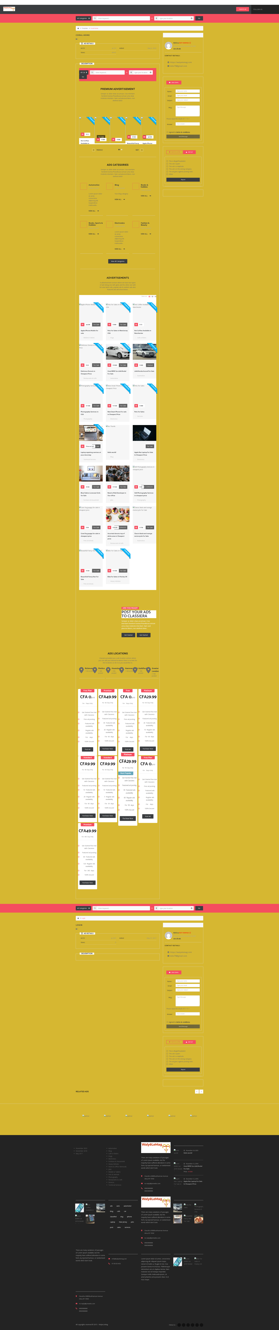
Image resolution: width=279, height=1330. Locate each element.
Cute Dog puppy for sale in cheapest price (90, 535)
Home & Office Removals (117, 1167)
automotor (127, 1206)
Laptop (112, 1222)
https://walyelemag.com (181, 62)
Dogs (112, 338)
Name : (169, 91)
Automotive (94, 185)
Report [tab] (190, 152)
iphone (129, 1217)
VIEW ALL (92, 211)
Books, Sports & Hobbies (96, 224)
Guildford (142, 668)
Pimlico (101, 668)
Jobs (111, 500)
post (111, 1227)
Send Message (183, 136)
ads (111, 1206)
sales (119, 1227)
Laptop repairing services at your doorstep (91, 453)
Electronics (120, 223)
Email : (170, 96)
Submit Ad (242, 9)
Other (171, 174)
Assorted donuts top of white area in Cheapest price (116, 536)
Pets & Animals (88, 541)
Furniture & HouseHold (91, 500)
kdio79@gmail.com (178, 66)
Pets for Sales (139, 412)
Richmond (89, 668)
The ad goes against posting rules (181, 172)
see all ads (177, 49)
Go (199, 18)
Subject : (169, 101)
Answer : (169, 125)
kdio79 (176, 43)
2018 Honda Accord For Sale (144, 371)
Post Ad (87, 749)
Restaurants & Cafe (90, 378)
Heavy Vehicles (115, 581)
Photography (88, 419)
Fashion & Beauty (145, 224)
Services (140, 416)
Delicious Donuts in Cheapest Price (88, 372)
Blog (117, 185)
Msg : (170, 107)
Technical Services (90, 459)
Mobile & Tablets (89, 338)
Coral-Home (83, 35)
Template (85, 28)
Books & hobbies (144, 186)
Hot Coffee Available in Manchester (142, 332)
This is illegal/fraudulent (177, 161)
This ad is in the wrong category (180, 169)
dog (121, 1217)
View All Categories (117, 261)
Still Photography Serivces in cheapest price (143, 494)
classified (113, 1217)
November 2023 (81, 1148)
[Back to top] (272, 1316)
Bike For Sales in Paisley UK (117, 577)
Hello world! (112, 452)
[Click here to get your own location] (191, 18)
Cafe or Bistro (141, 338)
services (127, 1227)
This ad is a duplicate (176, 166)
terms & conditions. (183, 132)
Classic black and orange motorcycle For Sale (143, 535)
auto (118, 1206)
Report (183, 180)
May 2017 (79, 1153)
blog (111, 1211)
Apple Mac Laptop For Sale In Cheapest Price (143, 453)
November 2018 (81, 1151)
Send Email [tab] (175, 82)
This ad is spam (174, 164)
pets (132, 1222)
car (125, 1211)
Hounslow (116, 668)
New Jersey (123, 1222)
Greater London (155, 670)
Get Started (128, 635)
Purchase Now (107, 749)
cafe (118, 1211)
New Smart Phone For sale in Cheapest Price (117, 413)
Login (79, 925)
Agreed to (179, 132)
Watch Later (175, 152)
